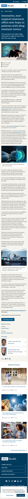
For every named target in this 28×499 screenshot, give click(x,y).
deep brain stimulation (14, 126)
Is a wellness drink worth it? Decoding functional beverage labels (12, 441)
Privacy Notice (13, 485)
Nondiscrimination (20, 485)
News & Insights (8, 11)
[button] (16, 1)
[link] (6, 359)
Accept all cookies (20, 495)
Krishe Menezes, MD (5, 109)
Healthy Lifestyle (5, 328)
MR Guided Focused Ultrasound (17, 310)
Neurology (3, 332)
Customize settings (9, 495)
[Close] (24, 487)
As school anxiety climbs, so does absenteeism (14, 386)
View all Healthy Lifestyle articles (18, 450)
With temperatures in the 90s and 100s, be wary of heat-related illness (13, 413)
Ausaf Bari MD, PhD (17, 132)
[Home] (1, 11)
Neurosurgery (9, 332)
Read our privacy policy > (20, 492)
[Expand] (25, 464)
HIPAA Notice (6, 485)
